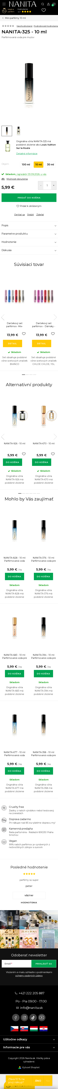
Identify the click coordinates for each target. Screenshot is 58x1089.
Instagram (24, 1017)
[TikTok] (33, 1017)
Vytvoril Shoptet (31, 1067)
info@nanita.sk (31, 1008)
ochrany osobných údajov (29, 975)
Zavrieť (23, 212)
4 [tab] (30, 493)
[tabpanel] (14, 321)
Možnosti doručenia (17, 179)
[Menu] (4, 4)
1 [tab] (19, 493)
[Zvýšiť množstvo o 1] (53, 185)
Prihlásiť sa (44, 963)
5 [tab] (34, 493)
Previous (2, 317)
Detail (12, 343)
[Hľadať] (42, 4)
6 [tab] (38, 493)
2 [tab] (23, 493)
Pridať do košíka (29, 197)
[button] (14, 573)
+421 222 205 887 (31, 993)
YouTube (41, 1017)
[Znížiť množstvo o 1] (40, 185)
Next (55, 317)
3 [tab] (27, 493)
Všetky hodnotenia (29, 896)
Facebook (15, 1017)
